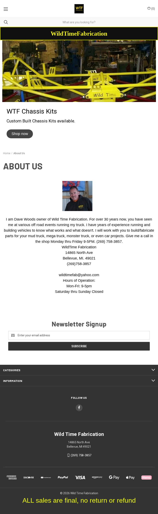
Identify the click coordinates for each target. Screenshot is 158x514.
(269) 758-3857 (81, 455)
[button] (20, 133)
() (153, 8)
